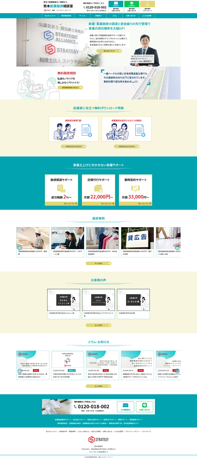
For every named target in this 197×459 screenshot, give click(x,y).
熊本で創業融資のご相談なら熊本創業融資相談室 (58, 6)
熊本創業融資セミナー (132, 423)
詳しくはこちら (69, 203)
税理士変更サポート (94, 419)
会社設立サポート (79, 419)
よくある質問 (146, 15)
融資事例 (72, 431)
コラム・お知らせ (83, 431)
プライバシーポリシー (132, 431)
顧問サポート (122, 419)
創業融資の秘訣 (75, 423)
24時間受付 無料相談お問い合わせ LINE (131, 6)
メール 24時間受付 (125, 406)
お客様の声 (63, 431)
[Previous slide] (19, 247)
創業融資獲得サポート (63, 419)
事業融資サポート (135, 419)
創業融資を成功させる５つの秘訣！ (95, 423)
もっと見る (98, 263)
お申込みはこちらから (73, 146)
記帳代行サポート (110, 419)
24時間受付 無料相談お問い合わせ (116, 6)
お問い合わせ (131, 15)
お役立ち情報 (96, 431)
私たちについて (50, 15)
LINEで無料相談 (144, 406)
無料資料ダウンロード (147, 6)
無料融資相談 (66, 15)
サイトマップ (146, 431)
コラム (114, 15)
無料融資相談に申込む (70, 87)
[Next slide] (177, 247)
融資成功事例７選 (115, 423)
